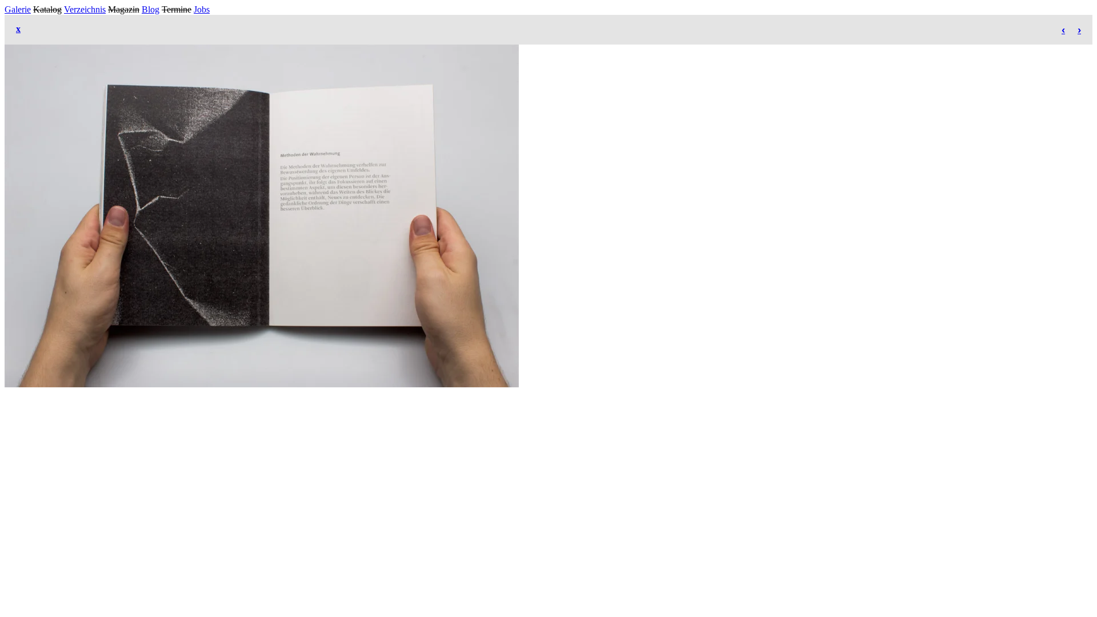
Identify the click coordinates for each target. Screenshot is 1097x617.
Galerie (18, 9)
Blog (150, 9)
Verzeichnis (85, 9)
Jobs (202, 9)
